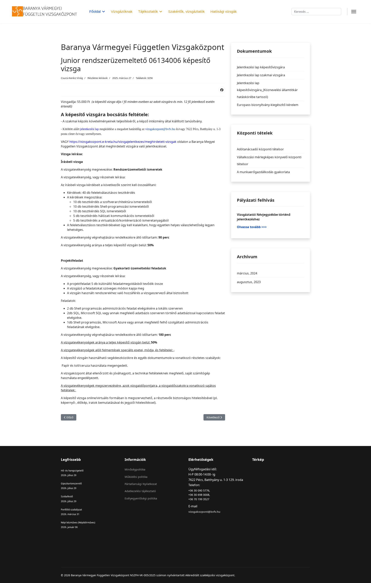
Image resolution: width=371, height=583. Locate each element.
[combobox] (316, 11)
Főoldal (95, 12)
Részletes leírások (98, 78)
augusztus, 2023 (249, 282)
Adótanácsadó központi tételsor (260, 149)
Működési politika (136, 477)
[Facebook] (222, 89)
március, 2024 (247, 273)
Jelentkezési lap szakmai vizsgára (261, 75)
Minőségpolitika (135, 469)
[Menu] (353, 11)
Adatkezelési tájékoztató (140, 491)
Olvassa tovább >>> (252, 227)
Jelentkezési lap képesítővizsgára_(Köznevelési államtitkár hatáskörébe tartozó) (267, 90)
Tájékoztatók (148, 12)
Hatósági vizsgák (223, 12)
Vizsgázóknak (121, 12)
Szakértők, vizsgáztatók (186, 12)
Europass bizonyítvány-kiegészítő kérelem (267, 105)
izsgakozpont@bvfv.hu (161, 129)
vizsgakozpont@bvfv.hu (204, 512)
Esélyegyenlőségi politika (141, 498)
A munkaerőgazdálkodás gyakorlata (263, 172)
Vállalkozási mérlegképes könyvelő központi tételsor (269, 160)
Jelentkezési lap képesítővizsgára (261, 67)
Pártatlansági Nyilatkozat (141, 484)
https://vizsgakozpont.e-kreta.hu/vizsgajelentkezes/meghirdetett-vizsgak (122, 142)
